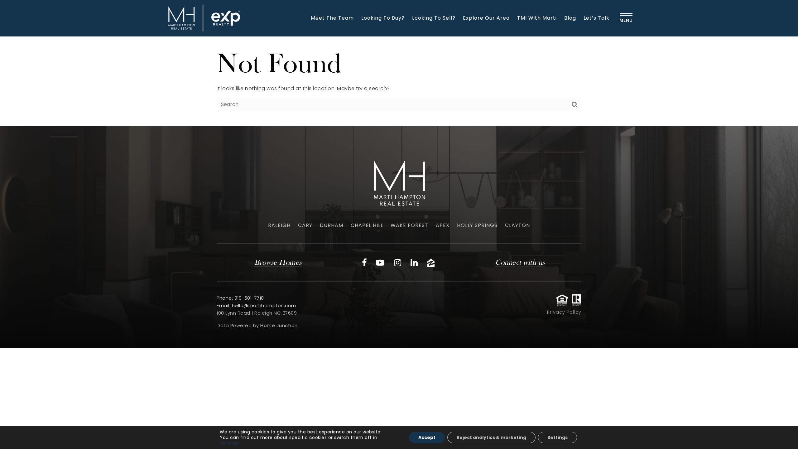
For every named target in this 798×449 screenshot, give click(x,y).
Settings (557, 437)
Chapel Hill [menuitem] (367, 225)
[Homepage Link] (202, 17)
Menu (626, 20)
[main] (399, 81)
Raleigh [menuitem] (279, 225)
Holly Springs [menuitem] (477, 225)
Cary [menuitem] (305, 225)
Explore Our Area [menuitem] (486, 18)
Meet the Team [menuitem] (332, 18)
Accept (426, 437)
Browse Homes (278, 263)
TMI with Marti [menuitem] (537, 18)
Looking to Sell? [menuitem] (433, 18)
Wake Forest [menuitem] (409, 225)
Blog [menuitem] (570, 18)
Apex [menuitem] (442, 225)
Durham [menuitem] (331, 225)
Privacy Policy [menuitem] (564, 312)
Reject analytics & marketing (491, 437)
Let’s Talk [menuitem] (596, 18)
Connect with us (520, 263)
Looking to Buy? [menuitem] (383, 18)
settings (229, 443)
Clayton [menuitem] (517, 225)
